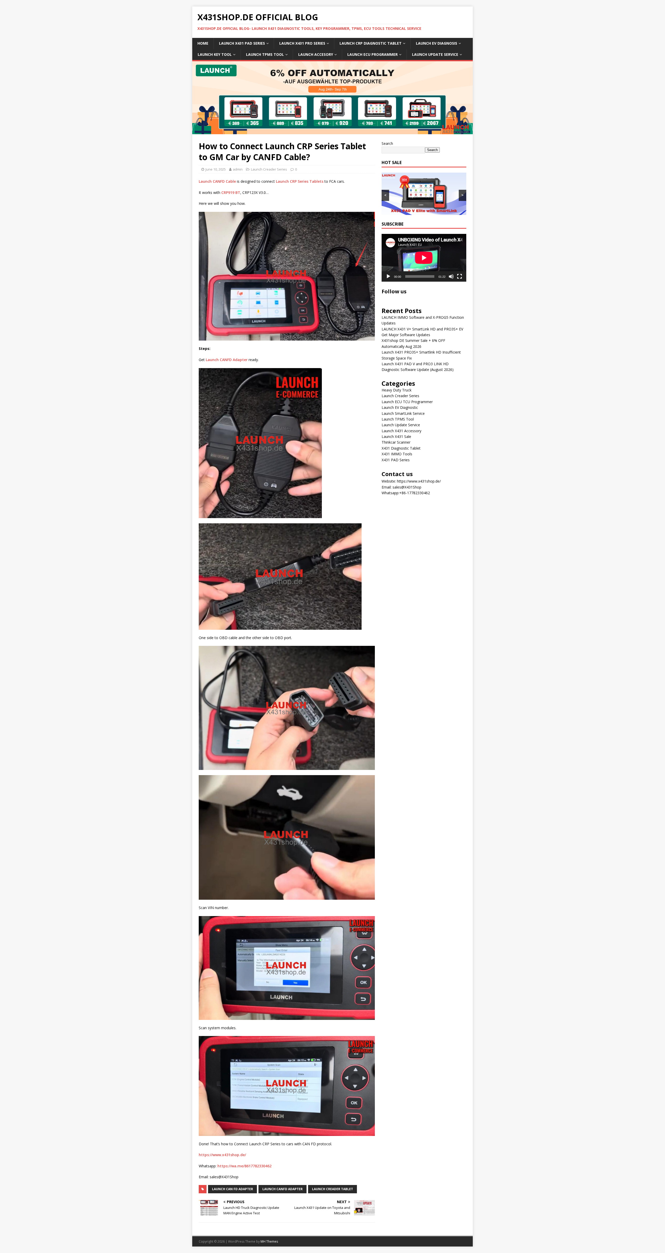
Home (202, 43)
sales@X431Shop (407, 487)
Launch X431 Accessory (401, 430)
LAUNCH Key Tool (215, 54)
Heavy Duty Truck (396, 390)
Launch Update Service (401, 424)
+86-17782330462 (414, 492)
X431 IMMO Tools (397, 453)
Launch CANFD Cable (217, 181)
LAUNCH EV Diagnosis (436, 43)
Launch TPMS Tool (398, 419)
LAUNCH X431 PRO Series (302, 43)
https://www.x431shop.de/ (222, 1154)
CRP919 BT (230, 192)
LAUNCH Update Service (435, 54)
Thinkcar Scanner (396, 442)
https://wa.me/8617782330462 (244, 1165)
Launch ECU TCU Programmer (407, 401)
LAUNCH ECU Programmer (372, 54)
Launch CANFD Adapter (227, 359)
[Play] (388, 276)
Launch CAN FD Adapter (232, 1189)
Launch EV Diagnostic (400, 407)
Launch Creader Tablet (332, 1189)
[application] (424, 257)
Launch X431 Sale (396, 436)
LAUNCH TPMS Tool (265, 54)
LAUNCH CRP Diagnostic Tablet (371, 43)
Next (466, 96)
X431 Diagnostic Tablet (401, 448)
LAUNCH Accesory (315, 54)
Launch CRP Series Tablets (299, 181)
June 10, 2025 (215, 169)
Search (387, 143)
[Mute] (451, 276)
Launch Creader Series (269, 169)
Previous (199, 96)
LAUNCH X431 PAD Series (242, 43)
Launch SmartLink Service (403, 413)
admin (238, 169)
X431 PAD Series (396, 459)
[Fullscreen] (459, 276)
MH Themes (269, 1241)
